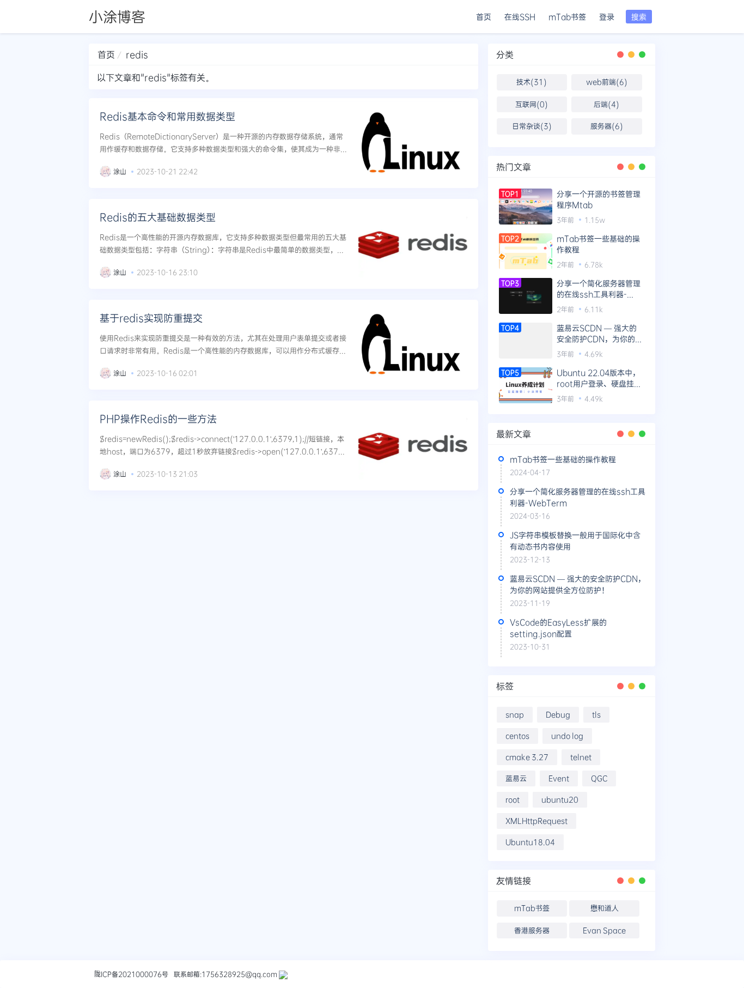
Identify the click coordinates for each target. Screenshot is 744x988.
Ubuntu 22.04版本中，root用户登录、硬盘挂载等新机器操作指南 (599, 378)
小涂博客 (117, 16)
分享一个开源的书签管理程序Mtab (599, 199)
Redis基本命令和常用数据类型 (167, 116)
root (512, 799)
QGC (599, 778)
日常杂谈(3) (532, 126)
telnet (580, 757)
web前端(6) (606, 82)
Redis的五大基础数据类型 (158, 216)
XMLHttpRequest (536, 821)
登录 (606, 16)
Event (558, 778)
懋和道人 (604, 908)
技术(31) (531, 82)
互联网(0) (531, 104)
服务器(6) (606, 126)
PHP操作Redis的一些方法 (158, 418)
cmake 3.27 (526, 757)
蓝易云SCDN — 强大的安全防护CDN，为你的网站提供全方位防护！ (600, 333)
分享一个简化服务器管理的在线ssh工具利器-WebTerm (599, 289)
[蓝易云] (283, 973)
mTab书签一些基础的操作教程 (598, 243)
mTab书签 (567, 16)
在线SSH (519, 16)
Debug (558, 714)
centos (517, 736)
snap (514, 714)
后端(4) (606, 104)
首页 (483, 16)
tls (596, 714)
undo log (567, 736)
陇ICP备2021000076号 (131, 973)
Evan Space (604, 930)
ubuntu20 (559, 799)
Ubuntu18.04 (530, 842)
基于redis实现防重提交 (151, 317)
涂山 (119, 171)
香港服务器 (532, 930)
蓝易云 (516, 778)
